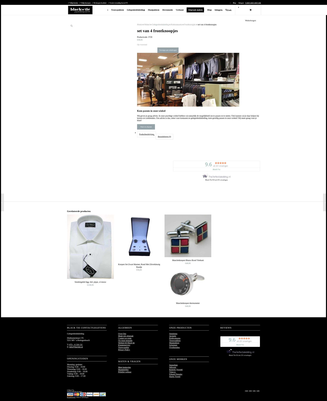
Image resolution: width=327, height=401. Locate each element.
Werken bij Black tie (126, 343)
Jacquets (172, 336)
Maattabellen (123, 370)
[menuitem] (234, 3)
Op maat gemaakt (125, 340)
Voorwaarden (123, 347)
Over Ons (122, 334)
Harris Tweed (174, 376)
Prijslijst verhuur (124, 372)
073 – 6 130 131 (76, 345)
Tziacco (172, 372)
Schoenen (173, 345)
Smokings (173, 334)
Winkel (147, 24)
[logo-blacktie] (80, 10)
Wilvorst (172, 367)
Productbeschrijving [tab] (146, 134)
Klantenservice (124, 345)
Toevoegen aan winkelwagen (168, 50)
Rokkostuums (176, 24)
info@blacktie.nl (76, 347)
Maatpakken (174, 343)
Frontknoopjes (190, 24)
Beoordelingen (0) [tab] (164, 137)
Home (139, 24)
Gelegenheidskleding (160, 24)
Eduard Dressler (175, 374)
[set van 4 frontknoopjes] (2, 202)
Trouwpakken (174, 340)
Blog (234, 3)
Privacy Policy (124, 350)
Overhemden (174, 347)
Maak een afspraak (146, 127)
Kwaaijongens (71, 397)
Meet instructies (124, 367)
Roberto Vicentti (176, 370)
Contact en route (124, 338)
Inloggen (241, 3)
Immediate (173, 365)
